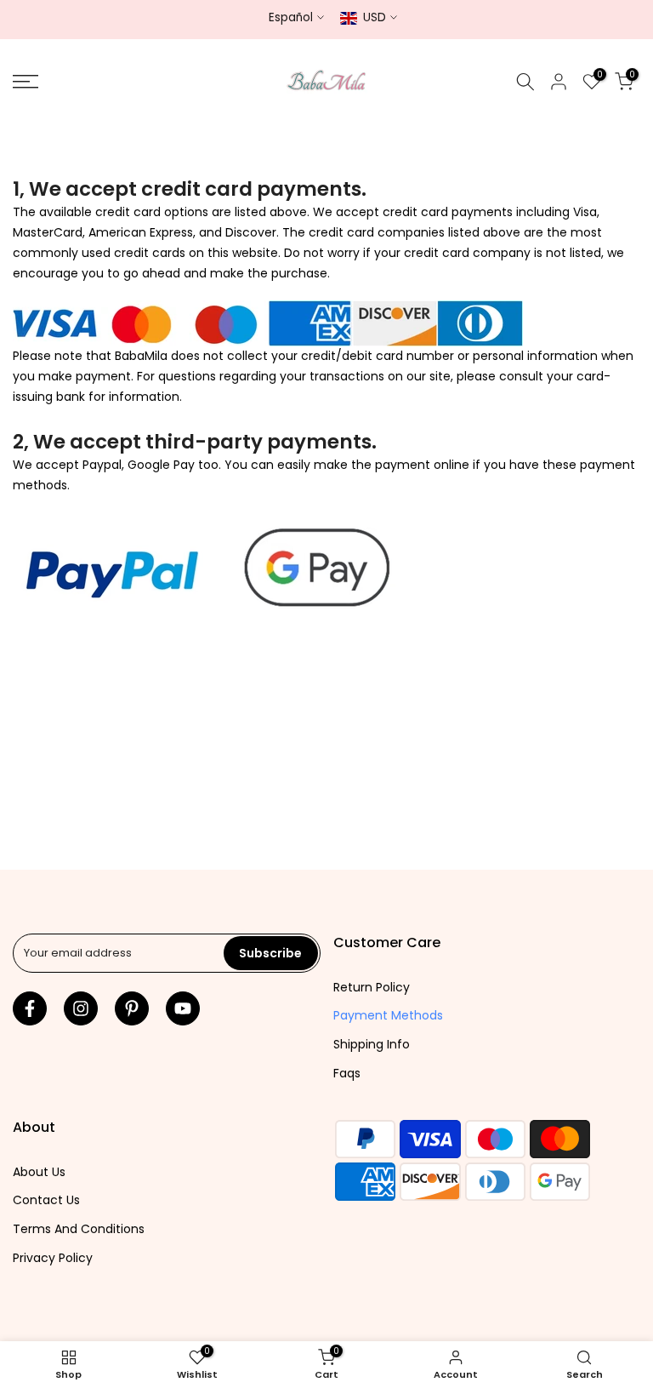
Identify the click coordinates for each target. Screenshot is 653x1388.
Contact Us (46, 1199)
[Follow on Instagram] (81, 1008)
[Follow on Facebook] (30, 1008)
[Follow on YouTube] (183, 1008)
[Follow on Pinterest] (132, 1008)
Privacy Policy (53, 1257)
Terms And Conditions (79, 1228)
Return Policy (371, 987)
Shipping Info (371, 1044)
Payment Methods (388, 1015)
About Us (39, 1171)
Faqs (347, 1073)
